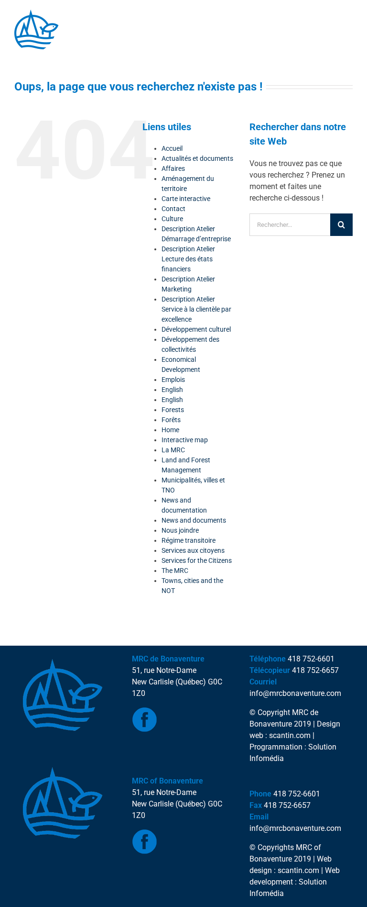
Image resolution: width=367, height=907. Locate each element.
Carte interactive (186, 198)
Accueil (172, 148)
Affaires (173, 168)
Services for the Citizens (197, 560)
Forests (173, 410)
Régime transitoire (189, 540)
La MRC (173, 450)
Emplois (173, 379)
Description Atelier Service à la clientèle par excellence (196, 309)
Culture (172, 219)
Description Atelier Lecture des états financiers (188, 259)
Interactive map (185, 440)
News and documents (194, 520)
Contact (173, 209)
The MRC (175, 570)
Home (170, 430)
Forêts (171, 420)
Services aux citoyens (193, 550)
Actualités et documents (197, 158)
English (172, 389)
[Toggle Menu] (26, 59)
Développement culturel (196, 329)
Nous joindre (180, 530)
